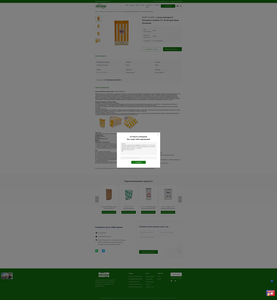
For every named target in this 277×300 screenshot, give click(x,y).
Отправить (138, 162)
